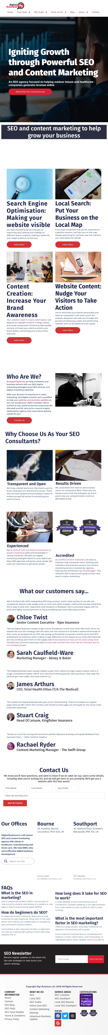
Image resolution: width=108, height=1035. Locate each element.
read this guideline (95, 939)
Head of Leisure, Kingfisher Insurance (44, 721)
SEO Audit (39, 12)
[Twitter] (65, 1016)
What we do (57, 12)
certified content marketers (71, 560)
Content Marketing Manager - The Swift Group (51, 750)
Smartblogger (89, 571)
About (81, 12)
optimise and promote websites (33, 400)
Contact (95, 12)
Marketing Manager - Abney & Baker (44, 658)
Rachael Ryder (36, 744)
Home (10, 12)
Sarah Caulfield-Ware (45, 652)
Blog (72, 12)
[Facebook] (58, 1016)
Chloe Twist (32, 617)
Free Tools (22, 12)
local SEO (22, 631)
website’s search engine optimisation (29, 320)
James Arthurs (35, 684)
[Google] (58, 1023)
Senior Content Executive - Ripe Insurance (48, 623)
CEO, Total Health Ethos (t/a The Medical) (47, 689)
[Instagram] (72, 1016)
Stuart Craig (32, 715)
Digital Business (17, 381)
